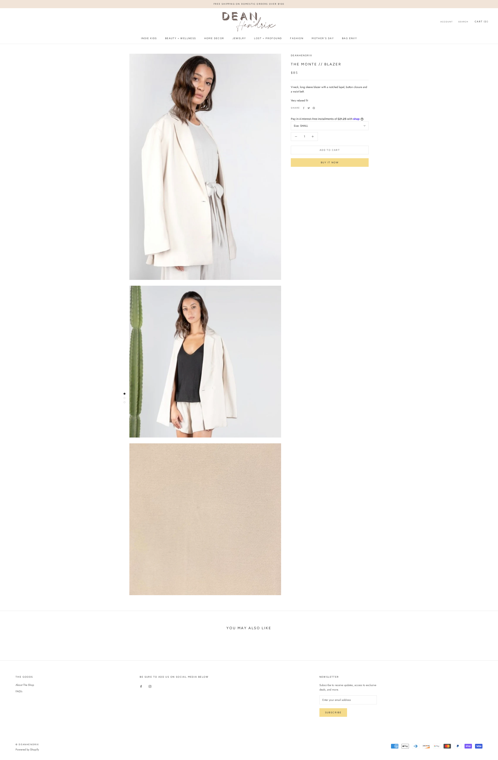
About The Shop (25, 685)
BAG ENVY (349, 38)
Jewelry (239, 38)
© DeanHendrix (27, 744)
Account (446, 22)
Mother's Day (323, 38)
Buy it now (330, 162)
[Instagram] (150, 686)
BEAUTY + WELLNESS (180, 38)
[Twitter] (309, 108)
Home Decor (214, 38)
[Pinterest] (314, 108)
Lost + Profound (268, 38)
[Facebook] (303, 108)
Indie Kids (149, 38)
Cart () (481, 21)
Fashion (296, 38)
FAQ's (19, 691)
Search (463, 22)
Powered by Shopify (27, 749)
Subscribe (333, 712)
